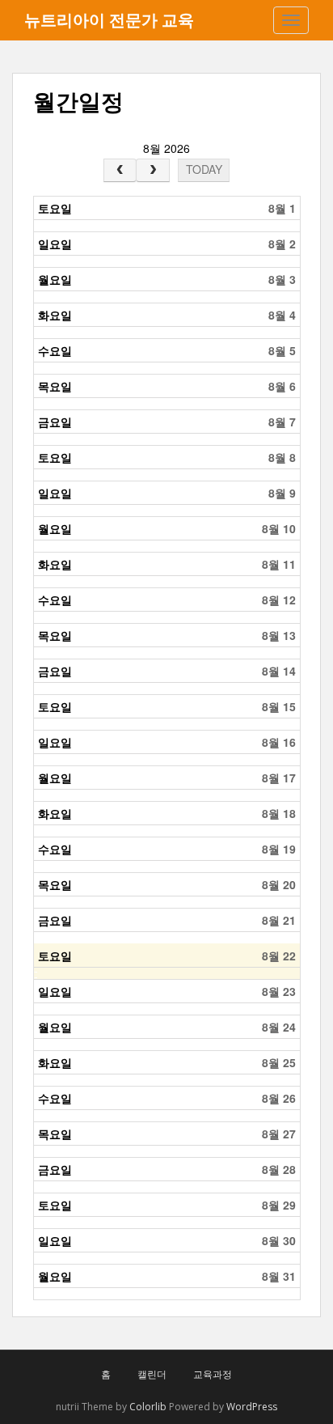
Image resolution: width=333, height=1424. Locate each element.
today (204, 169)
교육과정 (212, 1374)
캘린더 (151, 1374)
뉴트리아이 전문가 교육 (109, 20)
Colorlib (147, 1406)
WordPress (251, 1406)
